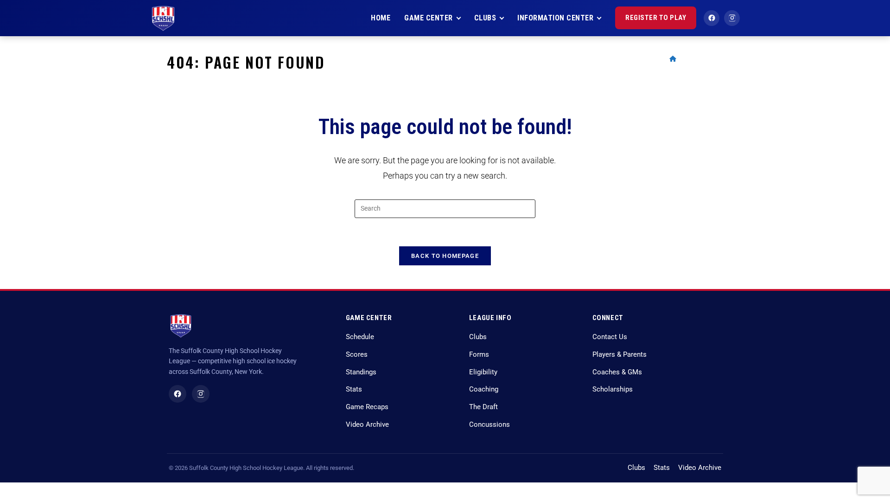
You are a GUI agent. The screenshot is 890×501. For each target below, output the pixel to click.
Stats (354, 389)
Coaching (483, 389)
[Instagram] (732, 18)
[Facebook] (711, 18)
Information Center (555, 17)
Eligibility (483, 372)
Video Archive (367, 425)
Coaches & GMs (617, 372)
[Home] (672, 58)
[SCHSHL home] (163, 18)
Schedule (360, 337)
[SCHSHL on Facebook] (177, 394)
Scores (357, 355)
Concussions (489, 425)
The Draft (483, 407)
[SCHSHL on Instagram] (201, 394)
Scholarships (612, 389)
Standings (361, 372)
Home (380, 17)
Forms (479, 355)
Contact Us (609, 337)
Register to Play (655, 17)
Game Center (428, 17)
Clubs (485, 17)
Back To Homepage (445, 255)
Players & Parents (619, 355)
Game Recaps (367, 407)
